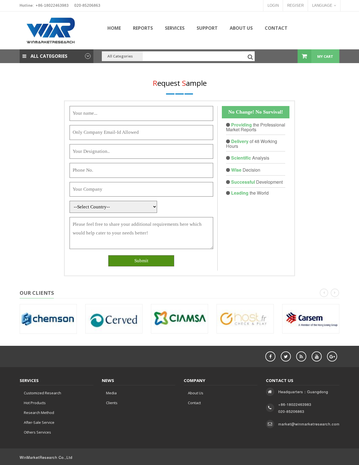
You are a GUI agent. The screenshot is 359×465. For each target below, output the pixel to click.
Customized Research (42, 392)
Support (207, 28)
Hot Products (35, 402)
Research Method (39, 412)
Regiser (295, 5)
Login (273, 5)
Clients (112, 402)
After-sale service (39, 422)
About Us (241, 28)
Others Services (37, 432)
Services (175, 28)
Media (111, 392)
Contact (276, 28)
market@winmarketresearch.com (309, 424)
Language (322, 5)
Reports (143, 28)
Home (114, 28)
